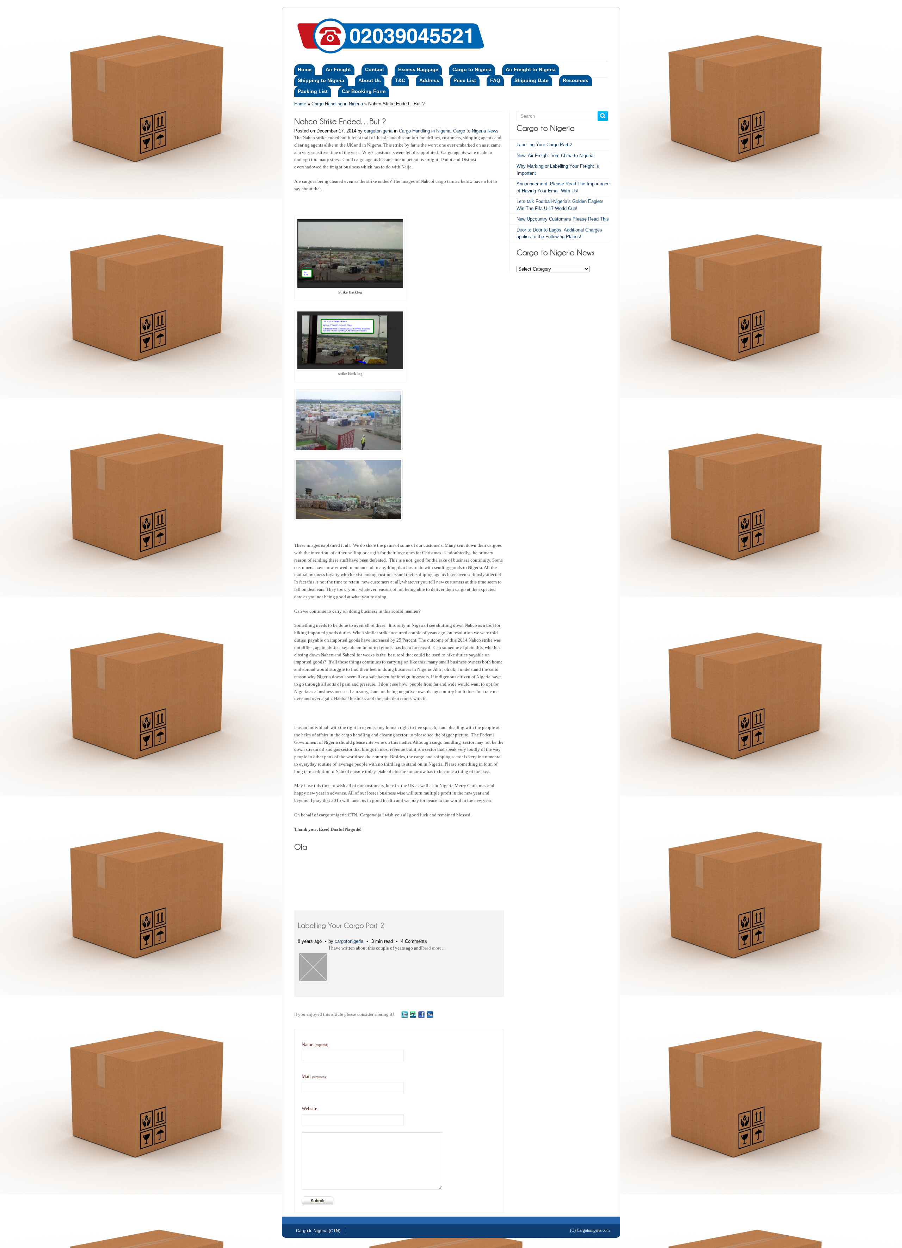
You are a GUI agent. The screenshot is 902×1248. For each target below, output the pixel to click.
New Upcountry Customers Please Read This (563, 219)
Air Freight (338, 69)
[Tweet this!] (404, 1014)
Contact (374, 69)
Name (315, 1044)
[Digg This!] (429, 1014)
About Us (369, 80)
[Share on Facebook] (421, 1014)
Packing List (313, 91)
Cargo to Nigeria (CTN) (318, 1230)
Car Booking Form (363, 91)
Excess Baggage (418, 69)
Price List (464, 80)
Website (309, 1108)
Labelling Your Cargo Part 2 (544, 144)
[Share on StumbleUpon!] (412, 1014)
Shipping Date (531, 80)
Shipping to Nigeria (321, 80)
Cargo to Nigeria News (476, 131)
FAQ (495, 80)
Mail (314, 1076)
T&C (400, 80)
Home (304, 69)
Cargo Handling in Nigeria (337, 103)
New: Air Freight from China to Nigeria (555, 155)
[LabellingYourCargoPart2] (341, 925)
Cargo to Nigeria (472, 69)
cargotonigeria (378, 131)
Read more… (433, 948)
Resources (575, 80)
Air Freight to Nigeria (531, 69)
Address (429, 80)
